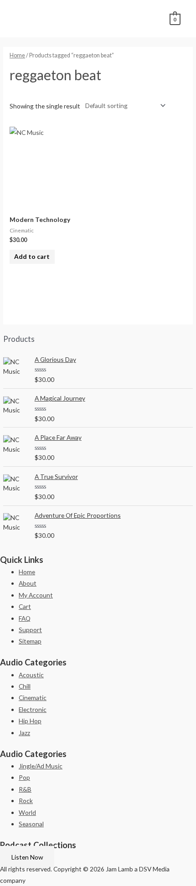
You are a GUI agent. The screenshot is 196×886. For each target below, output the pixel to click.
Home (17, 55)
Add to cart (32, 256)
